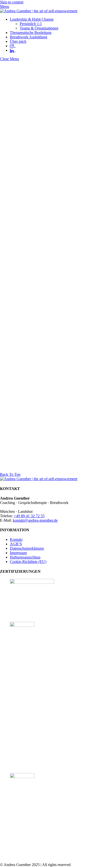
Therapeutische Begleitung (30, 32)
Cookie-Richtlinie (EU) (28, 561)
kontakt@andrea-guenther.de (35, 520)
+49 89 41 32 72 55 (29, 516)
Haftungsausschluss (25, 557)
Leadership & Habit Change (32, 19)
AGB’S (16, 544)
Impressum (18, 553)
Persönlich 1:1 (31, 24)
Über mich (18, 41)
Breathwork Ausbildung (28, 37)
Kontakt (16, 539)
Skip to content (11, 2)
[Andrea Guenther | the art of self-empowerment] (38, 11)
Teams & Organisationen (39, 28)
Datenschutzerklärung (27, 548)
